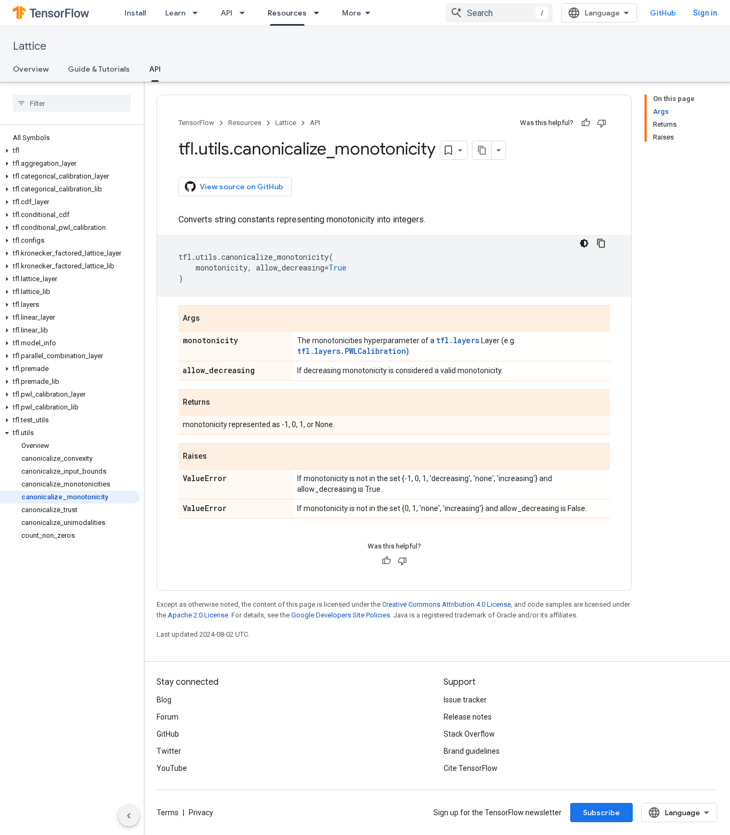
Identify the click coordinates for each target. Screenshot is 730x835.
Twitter (169, 751)
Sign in (705, 13)
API (226, 13)
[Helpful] (586, 123)
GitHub (663, 13)
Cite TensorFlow (471, 768)
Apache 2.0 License (198, 615)
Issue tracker (465, 699)
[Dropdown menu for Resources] (319, 13)
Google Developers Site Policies (340, 615)
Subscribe (601, 812)
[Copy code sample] (601, 243)
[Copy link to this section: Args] (210, 319)
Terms (167, 812)
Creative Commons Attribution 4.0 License (446, 604)
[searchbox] (72, 103)
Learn (175, 13)
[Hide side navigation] (128, 815)
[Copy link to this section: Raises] (217, 457)
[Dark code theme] (584, 243)
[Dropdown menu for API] (245, 13)
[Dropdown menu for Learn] (198, 13)
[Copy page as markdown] (482, 150)
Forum (167, 717)
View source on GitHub (241, 186)
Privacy (201, 812)
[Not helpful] (602, 123)
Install (135, 13)
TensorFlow (196, 123)
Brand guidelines (472, 751)
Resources (287, 13)
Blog (164, 699)
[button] (69, 150)
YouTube (172, 768)
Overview (31, 69)
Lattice (29, 46)
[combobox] (499, 12)
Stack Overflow (469, 734)
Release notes (468, 717)
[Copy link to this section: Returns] (220, 403)
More (351, 13)
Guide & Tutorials (99, 69)
